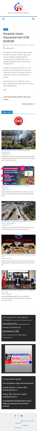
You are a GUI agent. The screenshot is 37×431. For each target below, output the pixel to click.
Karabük (10, 323)
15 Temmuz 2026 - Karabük (12, 379)
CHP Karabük (7, 320)
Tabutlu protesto (27, 104)
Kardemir (11, 331)
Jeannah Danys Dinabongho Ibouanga (22, 320)
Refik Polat (22, 335)
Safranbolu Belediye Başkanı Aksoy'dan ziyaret (17, 98)
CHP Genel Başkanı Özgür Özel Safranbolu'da (18, 383)
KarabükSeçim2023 (24, 324)
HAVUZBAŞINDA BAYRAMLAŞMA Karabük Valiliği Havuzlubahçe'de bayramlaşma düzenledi (17, 403)
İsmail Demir (7, 337)
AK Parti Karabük (9, 317)
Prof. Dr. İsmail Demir (10, 335)
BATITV (18, 45)
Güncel (5, 29)
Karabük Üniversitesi (11, 327)
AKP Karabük (22, 317)
